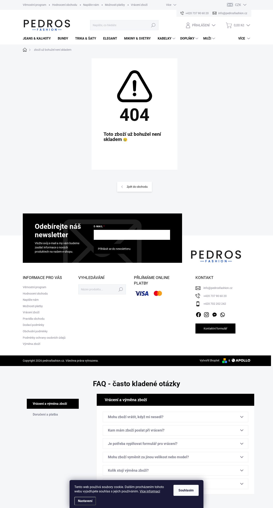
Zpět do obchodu (137, 186)
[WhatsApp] (222, 314)
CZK (238, 5)
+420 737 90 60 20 (215, 296)
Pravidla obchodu (34, 318)
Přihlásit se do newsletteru (114, 248)
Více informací (150, 491)
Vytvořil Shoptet (209, 360)
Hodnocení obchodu (64, 4)
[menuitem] (38, 39)
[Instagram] (206, 314)
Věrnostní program (34, 4)
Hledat (153, 25)
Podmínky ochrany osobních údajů (44, 337)
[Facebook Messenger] (214, 314)
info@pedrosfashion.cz (217, 288)
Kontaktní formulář (215, 328)
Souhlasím (186, 490)
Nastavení (85, 501)
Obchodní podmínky (35, 331)
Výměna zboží (31, 343)
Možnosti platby (115, 4)
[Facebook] (198, 314)
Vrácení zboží (139, 4)
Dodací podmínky (33, 324)
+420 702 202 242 (214, 303)
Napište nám (91, 4)
